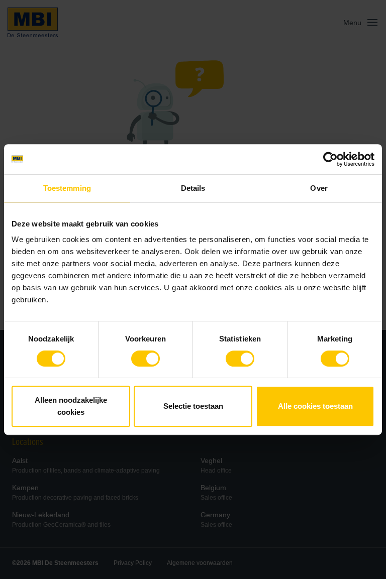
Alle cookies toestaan (315, 406)
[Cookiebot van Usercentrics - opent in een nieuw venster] (330, 159)
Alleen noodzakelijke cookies (71, 406)
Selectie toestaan (193, 406)
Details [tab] (193, 188)
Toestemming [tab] (67, 188)
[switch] (145, 361)
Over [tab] (318, 188)
